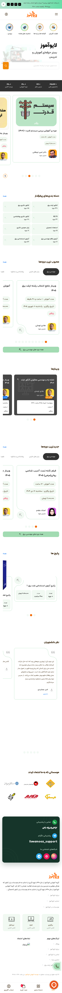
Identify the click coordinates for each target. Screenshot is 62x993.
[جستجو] (6, 65)
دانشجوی (45, 694)
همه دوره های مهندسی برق (33, 349)
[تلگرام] (39, 856)
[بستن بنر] (3, 4)
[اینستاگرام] (54, 856)
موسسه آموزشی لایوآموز (32, 975)
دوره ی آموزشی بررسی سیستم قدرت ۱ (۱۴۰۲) (38, 130)
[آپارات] (47, 856)
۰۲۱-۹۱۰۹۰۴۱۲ (49, 828)
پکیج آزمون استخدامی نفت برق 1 (41, 585)
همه (4, 196)
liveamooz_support (43, 842)
